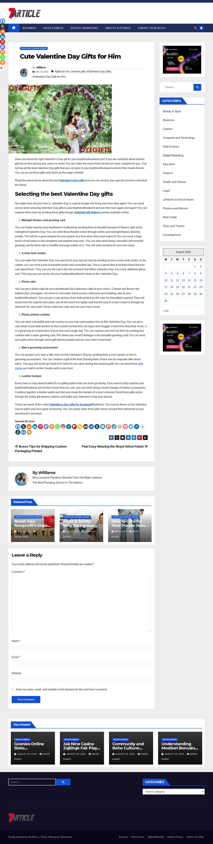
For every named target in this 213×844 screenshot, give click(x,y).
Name (16, 641)
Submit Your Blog (151, 27)
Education (169, 164)
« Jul (166, 310)
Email (16, 657)
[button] (195, 27)
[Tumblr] (97, 426)
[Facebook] (17, 426)
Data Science (53, 27)
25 (171, 294)
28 (189, 294)
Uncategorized (172, 234)
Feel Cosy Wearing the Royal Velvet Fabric (113, 446)
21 (189, 287)
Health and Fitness (174, 181)
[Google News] (23, 432)
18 (171, 287)
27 (183, 294)
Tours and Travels (173, 226)
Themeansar (66, 837)
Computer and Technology (179, 137)
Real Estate (170, 217)
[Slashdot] (17, 432)
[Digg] (136, 426)
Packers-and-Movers (175, 208)
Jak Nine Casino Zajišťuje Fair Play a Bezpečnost (81, 748)
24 (165, 294)
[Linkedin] (34, 426)
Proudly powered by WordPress (23, 837)
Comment (18, 571)
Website (16, 673)
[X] (23, 426)
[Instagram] (63, 426)
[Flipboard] (74, 426)
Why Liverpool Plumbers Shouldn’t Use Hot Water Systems (67, 477)
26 (177, 294)
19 (177, 287)
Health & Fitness (118, 27)
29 (195, 294)
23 (200, 287)
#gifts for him (62, 71)
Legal (166, 190)
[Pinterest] (40, 426)
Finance (168, 173)
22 (195, 287)
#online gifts (78, 71)
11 (171, 280)
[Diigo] (113, 426)
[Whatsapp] (57, 426)
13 (183, 280)
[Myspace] (85, 426)
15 (195, 280)
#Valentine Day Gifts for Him (49, 76)
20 (183, 287)
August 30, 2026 (27, 754)
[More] (29, 432)
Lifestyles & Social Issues (34, 48)
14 (189, 280)
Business (29, 27)
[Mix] (51, 426)
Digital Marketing (84, 27)
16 (200, 280)
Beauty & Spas (172, 111)
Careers (168, 129)
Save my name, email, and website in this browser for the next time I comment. (61, 689)
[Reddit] (29, 426)
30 (200, 294)
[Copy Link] (80, 426)
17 (165, 287)
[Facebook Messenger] (102, 426)
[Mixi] (119, 426)
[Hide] (1, 68)
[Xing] (68, 426)
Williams (41, 67)
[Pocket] (125, 426)
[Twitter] (130, 426)
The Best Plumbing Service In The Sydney (57, 482)
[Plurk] (108, 426)
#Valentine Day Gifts (99, 71)
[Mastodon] (46, 426)
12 (177, 280)
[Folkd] (91, 426)
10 (165, 280)
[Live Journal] (142, 426)
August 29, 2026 (76, 754)
